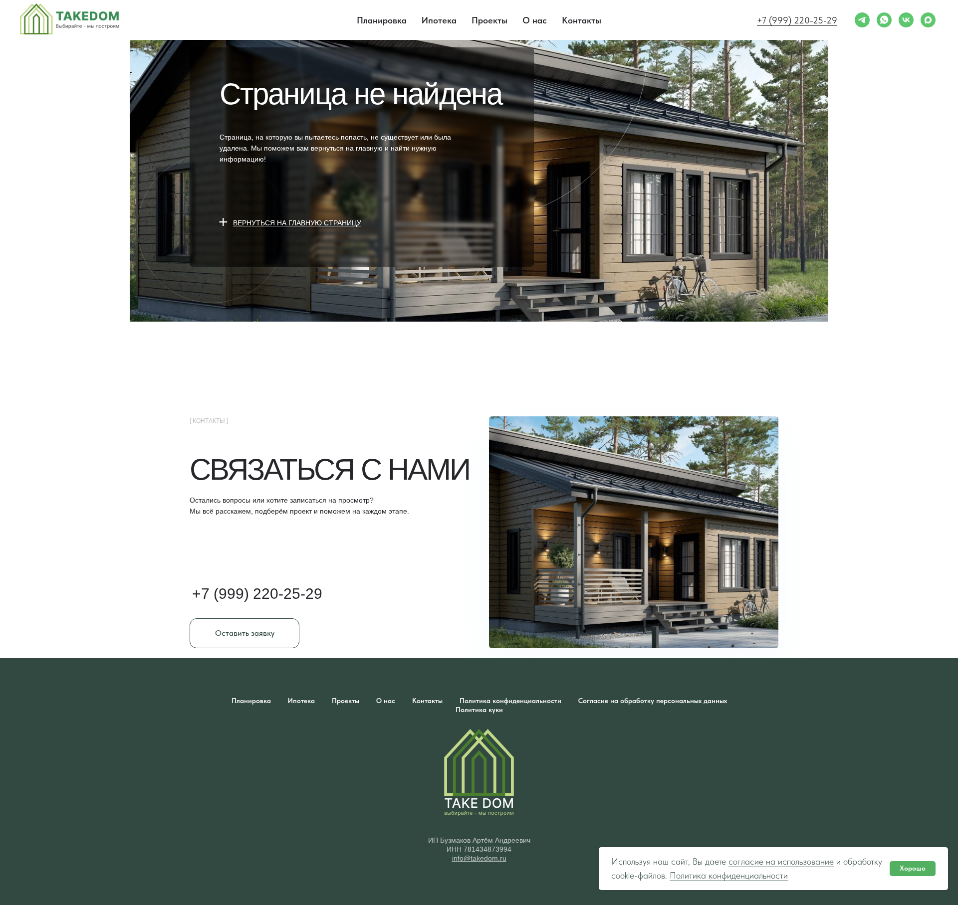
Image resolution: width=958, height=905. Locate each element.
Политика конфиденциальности (729, 875)
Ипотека (439, 20)
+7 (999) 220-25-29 (797, 20)
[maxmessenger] (928, 19)
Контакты (581, 20)
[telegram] (862, 19)
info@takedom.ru (479, 858)
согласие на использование (781, 861)
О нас (534, 20)
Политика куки (479, 710)
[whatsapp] (884, 19)
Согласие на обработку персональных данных (652, 701)
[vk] (906, 19)
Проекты (489, 20)
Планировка (382, 20)
